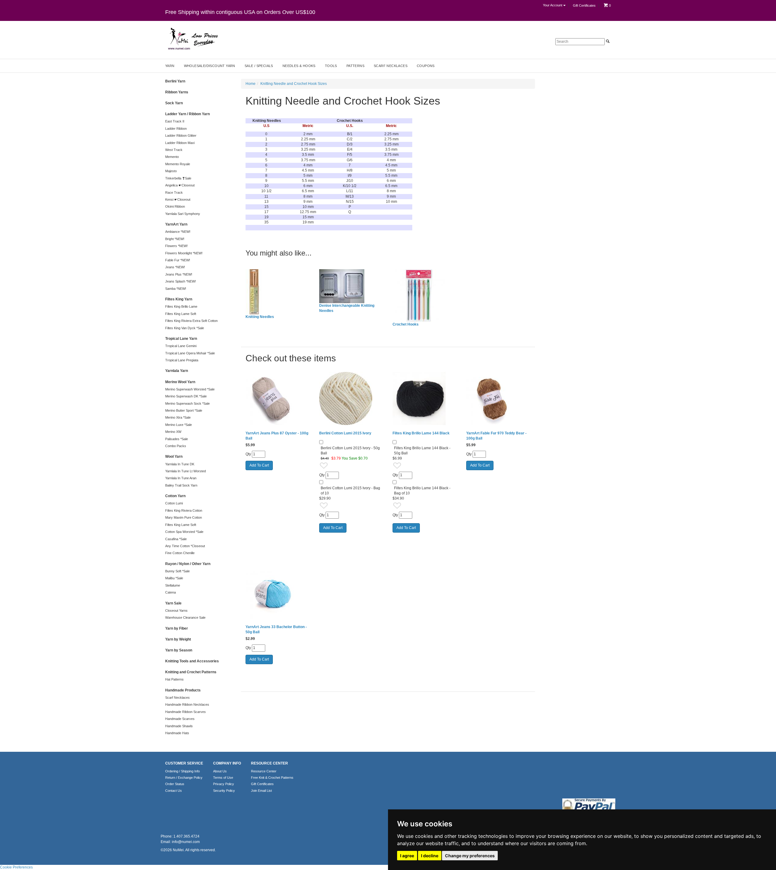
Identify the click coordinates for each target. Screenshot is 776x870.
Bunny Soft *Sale (177, 571)
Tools (331, 66)
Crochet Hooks (406, 324)
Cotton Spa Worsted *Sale (184, 532)
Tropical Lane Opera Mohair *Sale (190, 353)
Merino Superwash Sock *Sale (187, 403)
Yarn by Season (178, 650)
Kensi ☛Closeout (177, 199)
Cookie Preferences (16, 867)
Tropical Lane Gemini (180, 346)
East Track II (174, 121)
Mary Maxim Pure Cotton (183, 517)
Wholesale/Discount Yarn (209, 66)
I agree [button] (407, 855)
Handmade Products (183, 690)
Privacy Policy (223, 784)
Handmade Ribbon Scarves (185, 712)
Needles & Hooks (299, 66)
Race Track (174, 192)
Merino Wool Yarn (180, 382)
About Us (220, 771)
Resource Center (263, 771)
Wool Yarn (173, 456)
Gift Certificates (584, 5)
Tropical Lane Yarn (181, 338)
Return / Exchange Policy (183, 777)
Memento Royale (177, 164)
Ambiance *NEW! (177, 231)
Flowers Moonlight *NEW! (183, 253)
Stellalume (172, 585)
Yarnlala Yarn (176, 371)
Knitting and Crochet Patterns (190, 672)
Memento (172, 157)
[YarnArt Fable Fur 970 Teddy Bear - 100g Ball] (498, 398)
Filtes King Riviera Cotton (183, 510)
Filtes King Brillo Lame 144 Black (421, 433)
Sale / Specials (259, 66)
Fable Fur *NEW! (177, 260)
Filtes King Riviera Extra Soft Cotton (191, 321)
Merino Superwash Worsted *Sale (190, 389)
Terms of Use (223, 777)
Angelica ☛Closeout (180, 185)
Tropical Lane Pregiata (181, 360)
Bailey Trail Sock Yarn (181, 485)
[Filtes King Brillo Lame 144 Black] (425, 398)
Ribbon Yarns (176, 92)
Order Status (174, 784)
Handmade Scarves (180, 719)
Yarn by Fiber (176, 628)
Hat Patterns (174, 679)
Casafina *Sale (176, 539)
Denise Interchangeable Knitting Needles (346, 308)
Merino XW (173, 431)
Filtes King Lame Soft (180, 314)
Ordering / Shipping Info (182, 771)
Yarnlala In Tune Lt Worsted (185, 471)
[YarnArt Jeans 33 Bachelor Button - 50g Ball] (278, 592)
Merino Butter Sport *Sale (183, 410)
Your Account (553, 5)
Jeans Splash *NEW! (180, 281)
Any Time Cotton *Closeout (185, 546)
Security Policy (224, 790)
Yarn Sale (173, 603)
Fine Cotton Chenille (180, 553)
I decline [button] (429, 855)
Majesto (171, 171)
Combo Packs (175, 446)
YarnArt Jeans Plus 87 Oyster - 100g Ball (277, 435)
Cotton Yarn (175, 496)
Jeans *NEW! (175, 267)
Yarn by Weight (178, 639)
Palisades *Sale (176, 439)
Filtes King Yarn (178, 299)
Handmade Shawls (179, 726)
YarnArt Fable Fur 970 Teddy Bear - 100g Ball (496, 435)
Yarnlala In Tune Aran (180, 478)
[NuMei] (192, 39)
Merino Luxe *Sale (178, 425)
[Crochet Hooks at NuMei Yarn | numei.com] (425, 295)
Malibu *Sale (174, 578)
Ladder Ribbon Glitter (180, 135)
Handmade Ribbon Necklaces (187, 704)
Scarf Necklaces (390, 66)
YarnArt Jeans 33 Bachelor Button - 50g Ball (276, 629)
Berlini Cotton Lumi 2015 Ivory (345, 433)
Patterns (355, 66)
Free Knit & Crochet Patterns (272, 777)
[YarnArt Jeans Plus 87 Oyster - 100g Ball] (278, 398)
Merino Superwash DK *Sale (186, 396)
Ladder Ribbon (176, 128)
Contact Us (173, 790)
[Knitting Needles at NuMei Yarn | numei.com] (278, 291)
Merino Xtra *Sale (178, 417)
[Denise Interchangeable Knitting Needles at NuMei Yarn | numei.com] (351, 286)
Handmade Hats (177, 733)
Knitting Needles (260, 317)
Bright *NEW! (174, 239)
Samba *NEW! (175, 288)
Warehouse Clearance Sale (185, 617)
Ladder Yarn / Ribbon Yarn (187, 114)
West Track (173, 150)
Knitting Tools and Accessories (192, 661)
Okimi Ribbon (175, 206)
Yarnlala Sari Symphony (182, 214)
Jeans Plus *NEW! (178, 274)
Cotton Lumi (174, 503)
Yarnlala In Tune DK (179, 464)
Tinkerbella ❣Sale (178, 178)
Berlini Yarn (175, 81)
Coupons (426, 66)
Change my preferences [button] (470, 855)
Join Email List (261, 790)
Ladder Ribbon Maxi (180, 143)
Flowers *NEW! (176, 246)
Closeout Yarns (176, 610)
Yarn (170, 66)
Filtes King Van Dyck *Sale (184, 328)
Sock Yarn (174, 103)
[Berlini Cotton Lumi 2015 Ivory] (351, 398)
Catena (170, 592)
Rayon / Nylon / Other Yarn (187, 564)
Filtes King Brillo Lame (181, 306)
